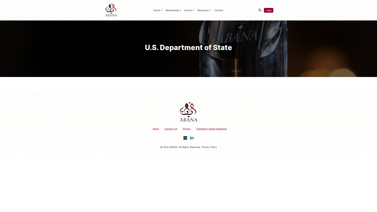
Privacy (187, 128)
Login (269, 10)
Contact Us (170, 128)
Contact (218, 10)
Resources (203, 10)
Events (188, 10)
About (156, 10)
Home (156, 128)
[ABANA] (111, 10)
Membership (172, 10)
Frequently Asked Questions (211, 128)
